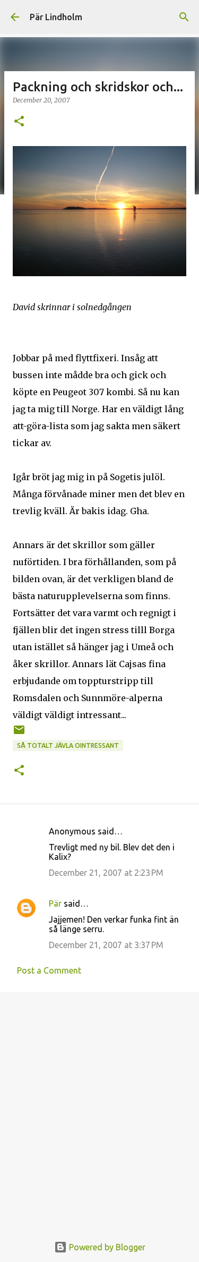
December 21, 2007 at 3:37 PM (106, 945)
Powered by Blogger (106, 1247)
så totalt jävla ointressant (68, 745)
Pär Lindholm (56, 17)
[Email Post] (19, 733)
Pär (55, 903)
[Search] (184, 17)
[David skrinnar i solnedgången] (99, 273)
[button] (19, 122)
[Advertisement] (99, 1107)
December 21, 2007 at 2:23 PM (106, 872)
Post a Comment (49, 970)
